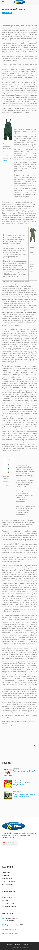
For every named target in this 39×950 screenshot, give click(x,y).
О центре (9, 944)
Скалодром (6, 872)
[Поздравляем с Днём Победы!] (8, 772)
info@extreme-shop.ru (11, 933)
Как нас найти (28, 944)
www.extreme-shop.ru (11, 929)
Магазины (5, 875)
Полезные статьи (8, 903)
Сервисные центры (9, 906)
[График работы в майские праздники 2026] (8, 784)
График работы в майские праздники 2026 (22, 784)
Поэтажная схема (8, 881)
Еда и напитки (7, 878)
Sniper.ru (14, 726)
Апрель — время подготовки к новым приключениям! (24, 795)
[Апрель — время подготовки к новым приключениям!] (8, 795)
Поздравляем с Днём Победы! (24, 771)
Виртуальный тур (8, 884)
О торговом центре (9, 897)
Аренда (5, 900)
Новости (17, 944)
